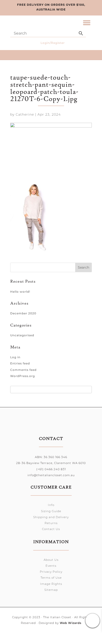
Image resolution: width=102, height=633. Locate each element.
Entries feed (20, 363)
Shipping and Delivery (51, 517)
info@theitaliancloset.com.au (51, 475)
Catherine (25, 114)
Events (51, 565)
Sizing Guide (51, 511)
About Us (51, 560)
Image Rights (51, 584)
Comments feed (23, 370)
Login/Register (53, 43)
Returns (51, 523)
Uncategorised (22, 335)
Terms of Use (51, 577)
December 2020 (23, 313)
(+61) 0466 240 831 (51, 469)
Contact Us (51, 529)
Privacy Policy (51, 571)
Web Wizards (70, 623)
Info (51, 505)
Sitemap (51, 590)
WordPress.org (22, 376)
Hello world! (20, 291)
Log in (15, 357)
